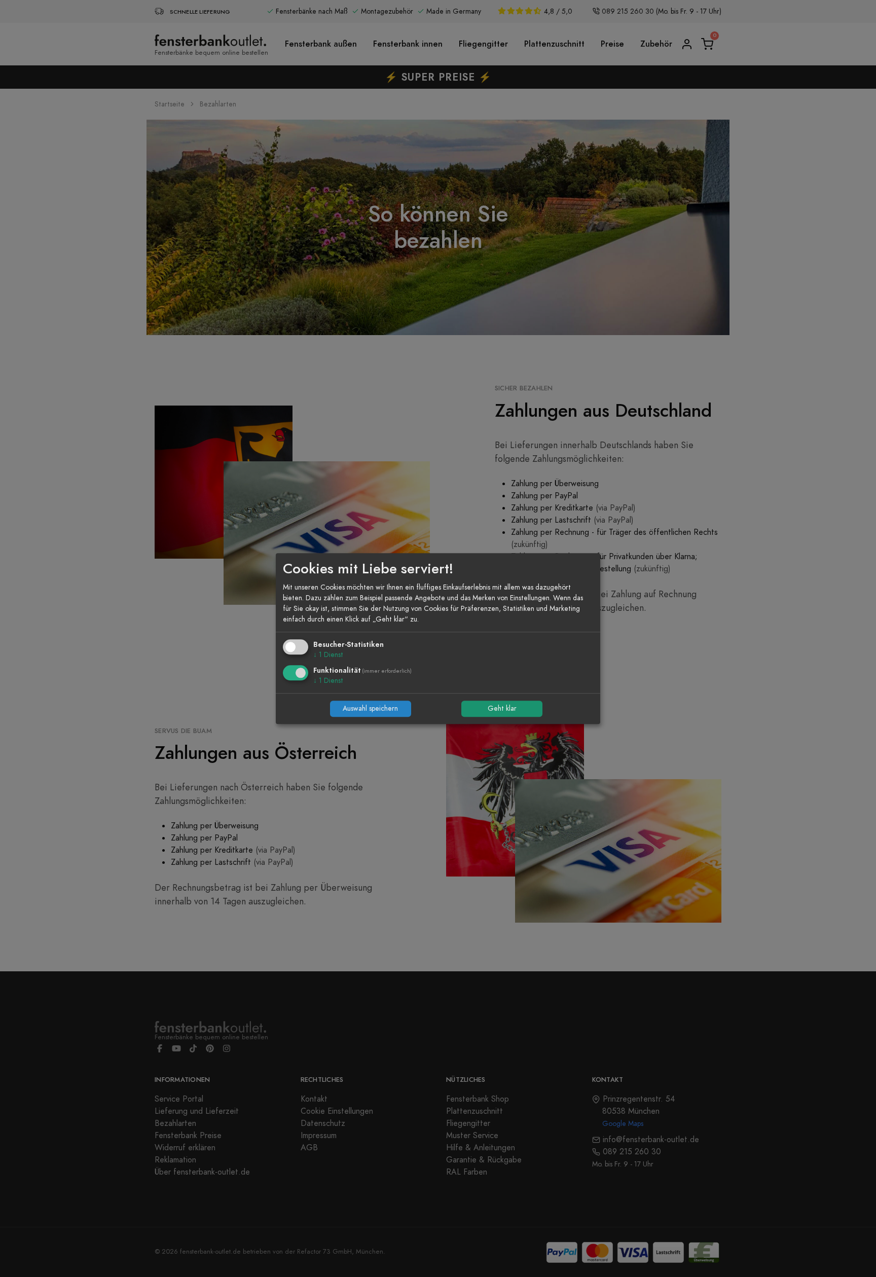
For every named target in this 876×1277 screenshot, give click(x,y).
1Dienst (328, 655)
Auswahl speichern (370, 709)
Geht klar (502, 709)
